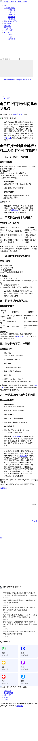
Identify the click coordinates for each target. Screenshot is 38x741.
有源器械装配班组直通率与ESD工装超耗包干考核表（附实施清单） (20, 601)
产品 (10, 35)
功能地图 (19, 706)
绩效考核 (11, 17)
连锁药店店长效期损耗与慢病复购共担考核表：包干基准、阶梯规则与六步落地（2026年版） (20, 624)
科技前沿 (7, 695)
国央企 (23, 681)
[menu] (1, 0)
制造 (22, 653)
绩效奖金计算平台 (11, 21)
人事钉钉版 (8, 30)
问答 (10, 37)
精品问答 (11, 39)
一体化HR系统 (9, 8)
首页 (6, 5)
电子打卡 (3, 488)
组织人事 (11, 10)
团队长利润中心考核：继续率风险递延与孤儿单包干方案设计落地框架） (20, 633)
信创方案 (7, 23)
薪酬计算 (11, 14)
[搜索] (16, 68)
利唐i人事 (7, 138)
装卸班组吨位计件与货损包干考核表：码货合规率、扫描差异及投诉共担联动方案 (20, 616)
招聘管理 (11, 19)
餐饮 (3, 667)
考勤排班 (11, 12)
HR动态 (7, 32)
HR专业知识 (8, 693)
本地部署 (7, 28)
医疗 (3, 681)
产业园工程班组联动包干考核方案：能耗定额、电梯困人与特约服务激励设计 (19, 609)
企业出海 (7, 26)
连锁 (3, 653)
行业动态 (7, 691)
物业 (22, 667)
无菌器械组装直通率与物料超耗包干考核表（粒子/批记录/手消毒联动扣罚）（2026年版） (20, 594)
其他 (6, 700)
